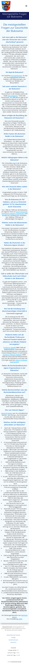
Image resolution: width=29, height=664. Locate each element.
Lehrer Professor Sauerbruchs (18, 361)
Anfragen (13, 637)
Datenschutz (13, 642)
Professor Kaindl (9, 348)
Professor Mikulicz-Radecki (12, 355)
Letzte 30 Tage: (12, 652)
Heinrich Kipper (6, 413)
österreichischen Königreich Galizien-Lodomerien (15, 213)
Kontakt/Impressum (13, 640)
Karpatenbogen (16, 76)
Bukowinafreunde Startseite (13, 635)
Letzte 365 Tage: (11, 655)
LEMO (20, 619)
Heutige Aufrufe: (12, 650)
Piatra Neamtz (13, 96)
